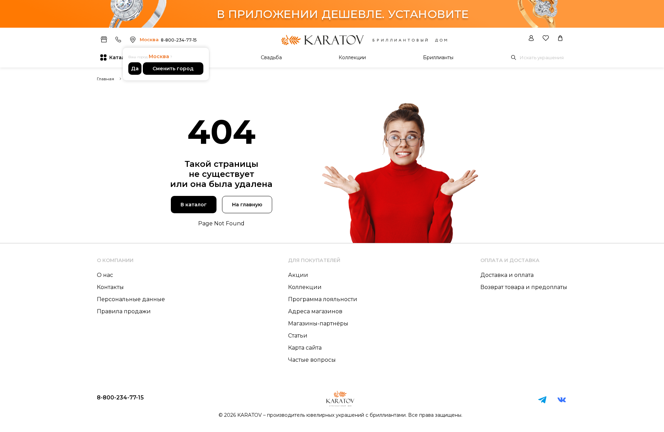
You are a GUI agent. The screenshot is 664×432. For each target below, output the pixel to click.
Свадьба (271, 57)
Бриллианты (438, 57)
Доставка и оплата (507, 275)
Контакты (110, 287)
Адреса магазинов (315, 311)
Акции (298, 275)
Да (135, 68)
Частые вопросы (312, 360)
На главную (247, 204)
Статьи (297, 335)
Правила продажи (124, 311)
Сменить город (173, 68)
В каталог (194, 204)
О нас (105, 275)
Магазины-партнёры (318, 323)
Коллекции (352, 57)
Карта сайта (305, 347)
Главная (105, 78)
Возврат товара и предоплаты (523, 287)
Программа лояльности (322, 299)
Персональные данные (131, 299)
